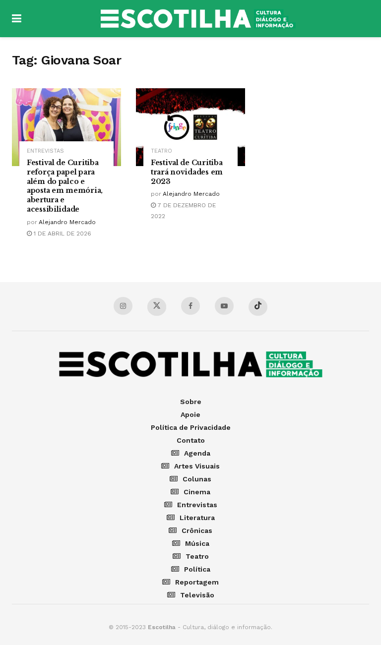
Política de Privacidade (191, 427)
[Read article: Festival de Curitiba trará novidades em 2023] (190, 127)
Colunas (197, 479)
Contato (191, 440)
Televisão (197, 595)
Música (197, 543)
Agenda (197, 453)
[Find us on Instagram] (123, 306)
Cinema (197, 492)
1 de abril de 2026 (61, 233)
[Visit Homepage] (198, 19)
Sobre (190, 402)
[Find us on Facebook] (190, 306)
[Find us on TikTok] (258, 307)
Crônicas (197, 530)
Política (197, 569)
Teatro (161, 151)
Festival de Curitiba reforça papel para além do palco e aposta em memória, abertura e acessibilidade (65, 186)
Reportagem (197, 582)
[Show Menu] (16, 18)
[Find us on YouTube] (224, 306)
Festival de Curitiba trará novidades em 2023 (187, 172)
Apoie (190, 414)
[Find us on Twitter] (156, 307)
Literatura (197, 518)
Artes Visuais (197, 466)
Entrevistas (45, 151)
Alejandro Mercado (67, 222)
